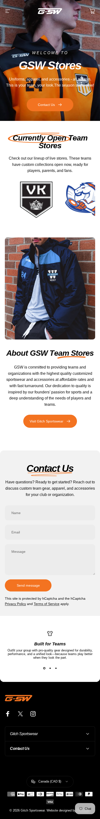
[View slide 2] (50, 668)
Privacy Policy (15, 604)
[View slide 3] (56, 668)
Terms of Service (46, 604)
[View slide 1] (44, 668)
